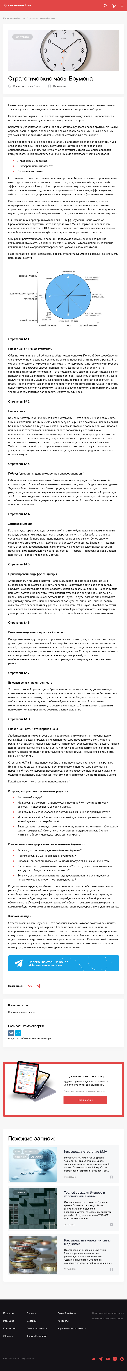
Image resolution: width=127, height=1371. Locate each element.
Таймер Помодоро (37, 1336)
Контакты (63, 1320)
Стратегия (36, 1156)
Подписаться (85, 1100)
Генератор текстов (37, 1328)
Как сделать (31, 1151)
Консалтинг (10, 1328)
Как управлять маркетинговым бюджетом (87, 1242)
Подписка (8, 1313)
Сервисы (32, 1320)
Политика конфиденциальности (108, 1313)
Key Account (28, 1358)
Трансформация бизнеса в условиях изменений (84, 1194)
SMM (17, 1151)
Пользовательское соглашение (107, 1318)
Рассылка (8, 1320)
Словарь (31, 1313)
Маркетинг (20, 1156)
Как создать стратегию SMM (85, 1151)
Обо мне (8, 1336)
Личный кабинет (67, 1313)
